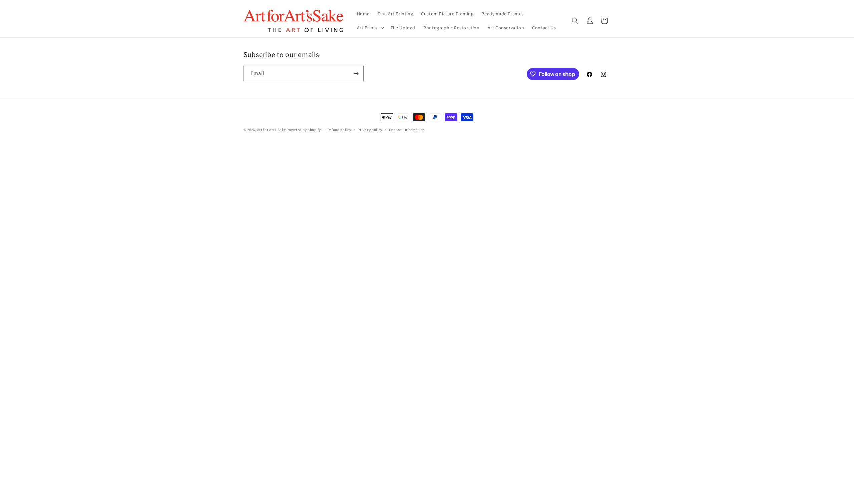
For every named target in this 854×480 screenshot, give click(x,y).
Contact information (407, 129)
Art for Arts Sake (271, 129)
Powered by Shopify (304, 129)
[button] (370, 28)
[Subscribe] (356, 73)
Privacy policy (370, 129)
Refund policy (339, 129)
